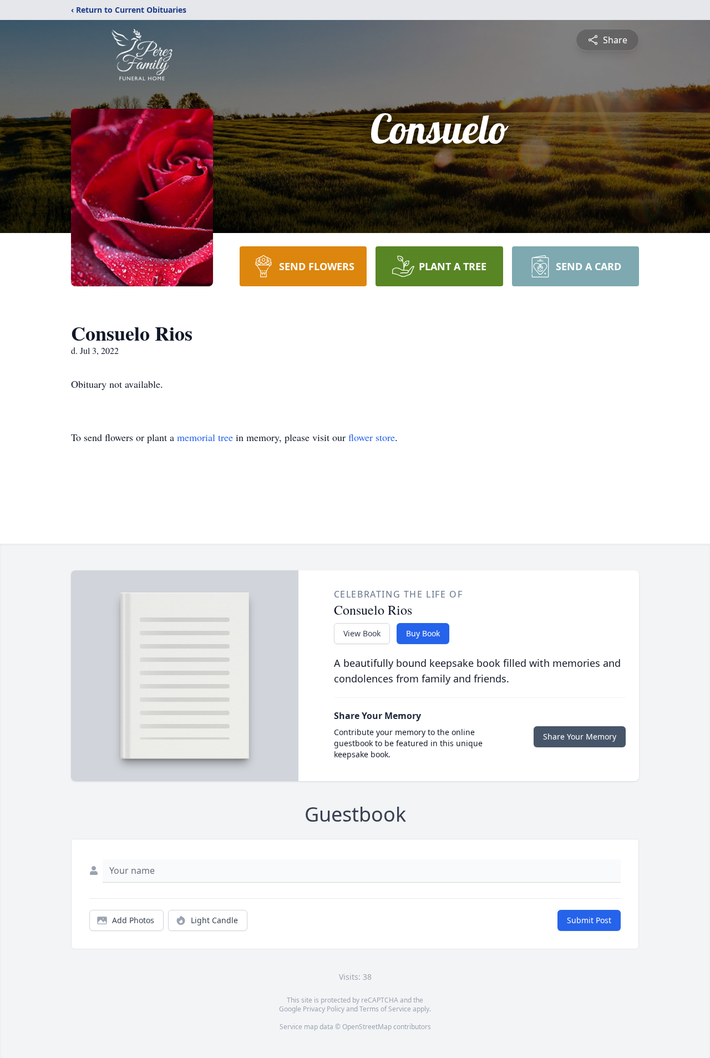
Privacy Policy (323, 1009)
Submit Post (589, 920)
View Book (362, 633)
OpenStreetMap (367, 1026)
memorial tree (205, 437)
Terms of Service (385, 1009)
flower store (371, 437)
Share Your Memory (579, 736)
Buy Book (423, 633)
